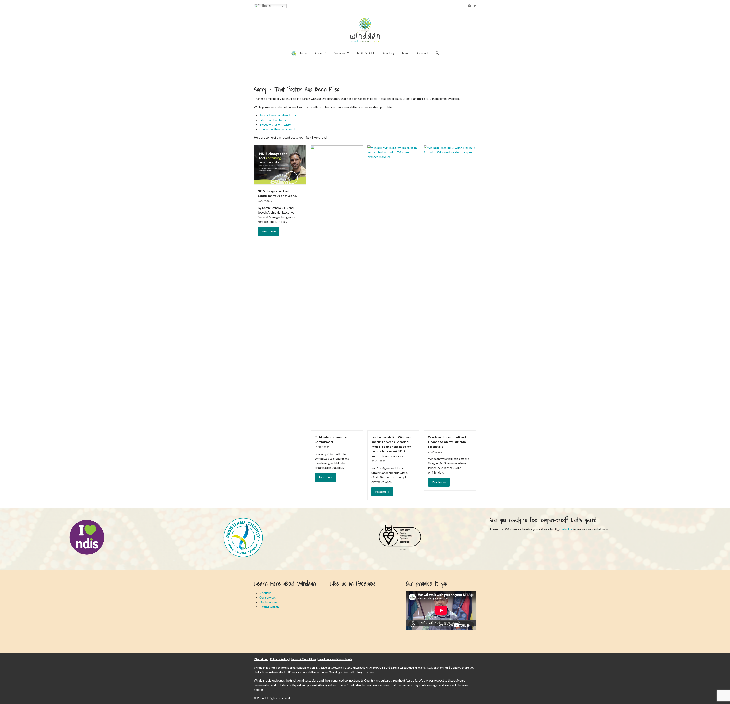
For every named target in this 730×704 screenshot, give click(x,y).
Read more (269, 231)
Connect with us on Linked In (277, 129)
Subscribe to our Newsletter (277, 115)
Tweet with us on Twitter (275, 124)
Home (426, 65)
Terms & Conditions (303, 659)
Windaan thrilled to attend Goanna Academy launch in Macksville (447, 441)
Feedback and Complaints (335, 659)
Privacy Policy (279, 659)
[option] (87, 537)
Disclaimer (261, 659)
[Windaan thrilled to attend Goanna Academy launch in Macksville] (450, 287)
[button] (437, 53)
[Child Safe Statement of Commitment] (337, 287)
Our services (267, 597)
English (266, 5)
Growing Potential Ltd (345, 667)
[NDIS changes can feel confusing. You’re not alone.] (280, 164)
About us (265, 593)
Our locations (268, 602)
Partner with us (269, 606)
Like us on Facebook (272, 120)
